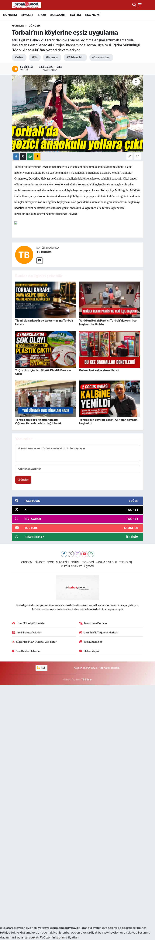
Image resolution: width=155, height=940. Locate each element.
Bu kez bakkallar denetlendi (99, 370)
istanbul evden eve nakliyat (100, 928)
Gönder (23, 479)
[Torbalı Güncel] (26, 5)
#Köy (34, 57)
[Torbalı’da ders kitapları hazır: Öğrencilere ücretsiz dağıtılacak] (45, 398)
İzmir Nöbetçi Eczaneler (31, 623)
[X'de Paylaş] (23, 156)
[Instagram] (77, 554)
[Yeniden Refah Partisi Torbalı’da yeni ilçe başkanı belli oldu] (109, 299)
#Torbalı (19, 57)
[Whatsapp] (91, 554)
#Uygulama (51, 57)
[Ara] (134, 5)
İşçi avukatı (31, 937)
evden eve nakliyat (45, 932)
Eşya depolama (54, 928)
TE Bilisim (44, 252)
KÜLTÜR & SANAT (71, 566)
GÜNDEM (10, 15)
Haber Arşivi (91, 651)
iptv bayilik (72, 928)
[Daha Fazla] (37, 156)
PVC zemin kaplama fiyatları (59, 937)
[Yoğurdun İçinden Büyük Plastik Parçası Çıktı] (45, 349)
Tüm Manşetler (93, 641)
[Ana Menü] (140, 5)
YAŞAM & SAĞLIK (106, 562)
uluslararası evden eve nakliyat (21, 928)
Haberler (18, 25)
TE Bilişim (86, 679)
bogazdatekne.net (132, 928)
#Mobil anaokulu (75, 57)
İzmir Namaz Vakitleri (29, 632)
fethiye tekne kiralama (16, 932)
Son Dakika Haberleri (28, 651)
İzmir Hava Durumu (95, 623)
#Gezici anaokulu (100, 57)
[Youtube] (84, 554)
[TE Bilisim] (24, 254)
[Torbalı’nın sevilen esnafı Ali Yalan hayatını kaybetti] (109, 398)
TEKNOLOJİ (125, 562)
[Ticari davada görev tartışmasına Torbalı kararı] (45, 299)
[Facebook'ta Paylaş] (16, 156)
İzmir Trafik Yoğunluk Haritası (101, 632)
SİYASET (27, 15)
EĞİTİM (75, 15)
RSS (43, 667)
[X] (71, 554)
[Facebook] (64, 554)
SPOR (42, 15)
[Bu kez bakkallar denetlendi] (109, 349)
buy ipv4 (104, 932)
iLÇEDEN (89, 566)
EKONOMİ (92, 15)
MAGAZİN (57, 15)
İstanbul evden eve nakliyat (78, 932)
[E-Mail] (39, 260)
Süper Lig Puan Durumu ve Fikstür (36, 641)
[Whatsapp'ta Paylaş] (30, 156)
